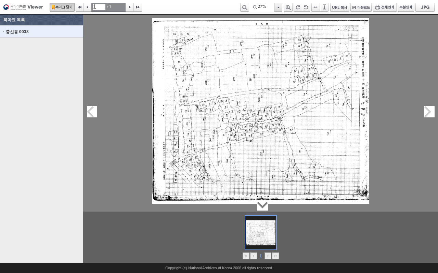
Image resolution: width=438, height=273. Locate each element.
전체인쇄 (385, 7)
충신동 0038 (17, 31)
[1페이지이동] (260, 232)
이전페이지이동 (92, 111)
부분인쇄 (406, 7)
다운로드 (361, 7)
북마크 (62, 7)
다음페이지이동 (429, 111)
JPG (425, 7)
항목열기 (278, 7)
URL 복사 (339, 7)
